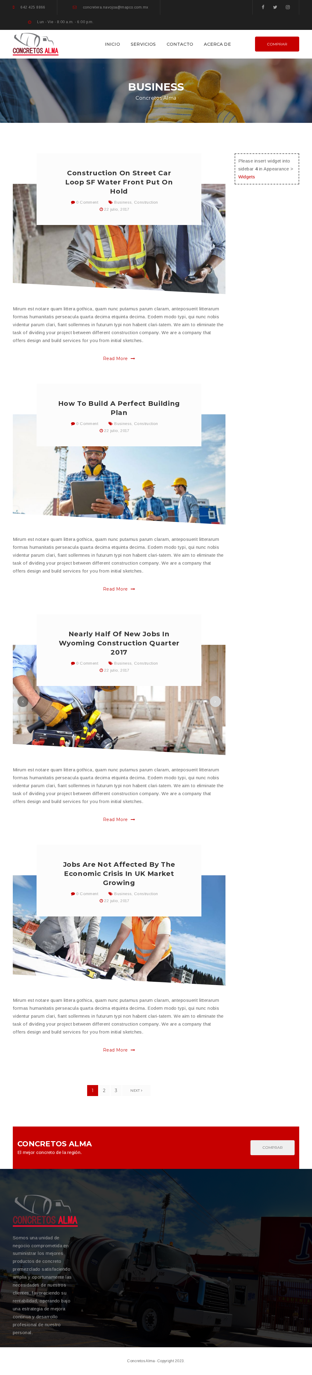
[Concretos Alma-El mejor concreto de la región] (35, 43)
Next (135, 1090)
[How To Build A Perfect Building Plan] (119, 469)
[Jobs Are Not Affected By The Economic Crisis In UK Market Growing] (119, 930)
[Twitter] (275, 7)
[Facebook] (263, 7)
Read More (116, 358)
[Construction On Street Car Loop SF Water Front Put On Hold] (119, 239)
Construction (146, 202)
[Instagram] (288, 7)
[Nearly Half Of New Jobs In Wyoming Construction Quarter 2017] (119, 700)
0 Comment (86, 202)
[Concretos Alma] (45, 1211)
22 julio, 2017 (116, 209)
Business (123, 202)
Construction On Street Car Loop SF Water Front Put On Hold (119, 182)
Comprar (277, 44)
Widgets (246, 176)
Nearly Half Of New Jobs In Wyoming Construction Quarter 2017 (119, 643)
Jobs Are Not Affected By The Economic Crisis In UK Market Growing (119, 873)
